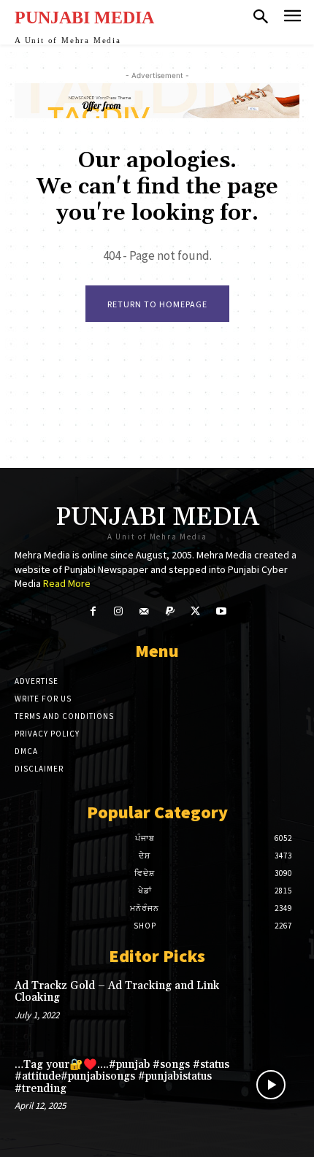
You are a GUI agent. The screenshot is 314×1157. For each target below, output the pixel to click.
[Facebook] (92, 611)
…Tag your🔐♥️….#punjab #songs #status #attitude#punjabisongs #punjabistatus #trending (122, 1077)
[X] (195, 611)
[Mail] (144, 611)
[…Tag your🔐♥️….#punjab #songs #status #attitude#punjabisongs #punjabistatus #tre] (270, 1084)
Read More (67, 583)
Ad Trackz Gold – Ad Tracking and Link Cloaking (117, 992)
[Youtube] (221, 611)
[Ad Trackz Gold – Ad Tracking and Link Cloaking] (270, 1005)
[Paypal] (170, 611)
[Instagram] (119, 611)
